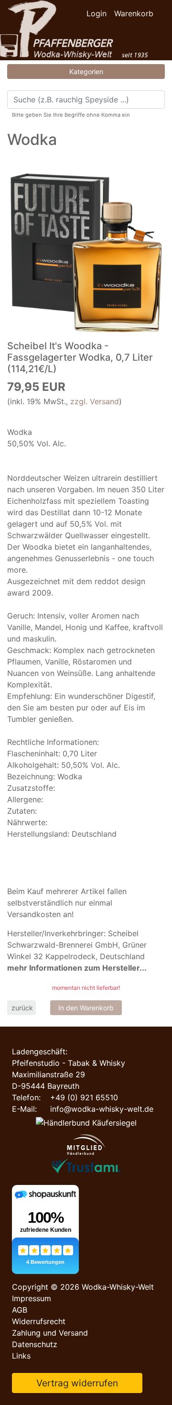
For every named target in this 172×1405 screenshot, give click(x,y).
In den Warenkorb (86, 1008)
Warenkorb (133, 13)
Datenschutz (34, 1344)
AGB (19, 1310)
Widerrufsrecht (38, 1321)
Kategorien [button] (86, 71)
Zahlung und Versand (50, 1333)
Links (21, 1356)
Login (96, 13)
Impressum (31, 1298)
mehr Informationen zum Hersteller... (77, 968)
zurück (22, 1008)
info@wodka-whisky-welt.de (101, 1109)
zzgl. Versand (94, 401)
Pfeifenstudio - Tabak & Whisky (68, 1063)
